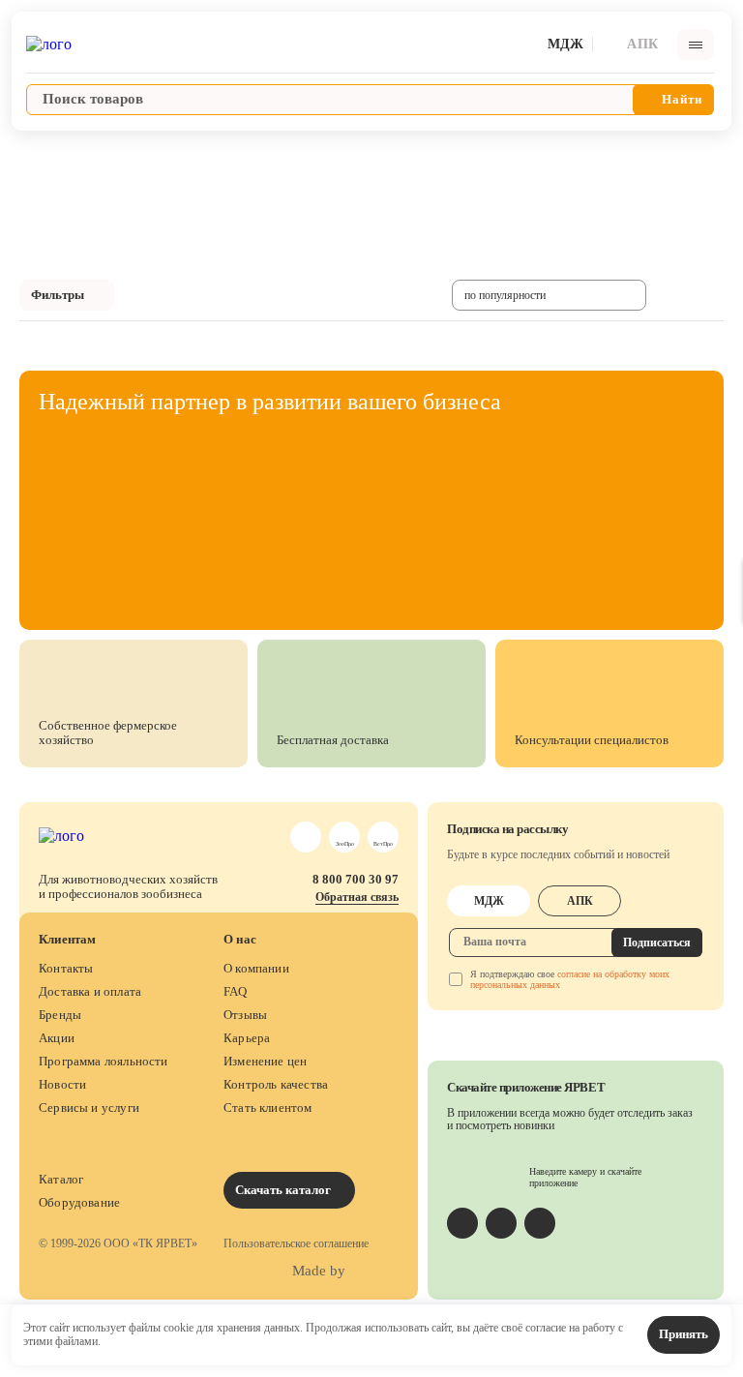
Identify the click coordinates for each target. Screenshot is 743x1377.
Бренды (60, 1014)
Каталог (61, 1179)
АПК (580, 901)
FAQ (235, 991)
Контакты (66, 968)
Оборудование (79, 1202)
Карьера (246, 1038)
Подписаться (657, 942)
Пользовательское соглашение (296, 1244)
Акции (56, 1038)
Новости (62, 1084)
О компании (256, 968)
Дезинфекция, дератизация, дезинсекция (295, 151)
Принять (683, 1334)
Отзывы (245, 1014)
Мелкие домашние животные (133, 151)
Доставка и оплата (90, 991)
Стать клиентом (267, 1107)
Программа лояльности (103, 1061)
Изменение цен (265, 1061)
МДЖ (489, 901)
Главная (35, 151)
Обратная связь (357, 897)
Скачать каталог (284, 1189)
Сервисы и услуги (89, 1107)
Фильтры (57, 294)
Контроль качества (275, 1084)
